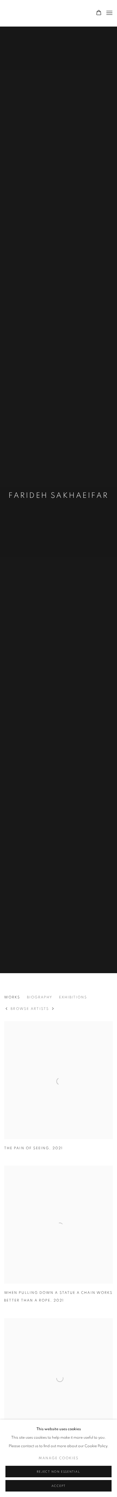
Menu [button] (109, 13)
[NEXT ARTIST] (53, 1009)
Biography (39, 997)
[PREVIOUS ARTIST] (6, 1009)
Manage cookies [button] (59, 1458)
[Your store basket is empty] (99, 13)
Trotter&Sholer (42, 13)
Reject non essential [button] (58, 1471)
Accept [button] (58, 1485)
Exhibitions (73, 997)
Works (12, 997)
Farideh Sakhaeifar (58, 495)
